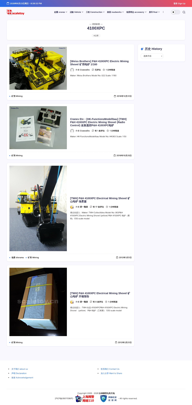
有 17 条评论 (98, 207)
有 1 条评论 (100, 131)
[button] (175, 12)
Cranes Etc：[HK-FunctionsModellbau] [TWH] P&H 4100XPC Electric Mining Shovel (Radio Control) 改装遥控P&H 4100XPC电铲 (98, 122)
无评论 (98, 70)
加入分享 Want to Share (111, 373)
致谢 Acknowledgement (22, 377)
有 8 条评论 (98, 302)
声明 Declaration (19, 373)
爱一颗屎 (84, 207)
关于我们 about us (19, 369)
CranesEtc (85, 70)
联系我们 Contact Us (110, 369)
